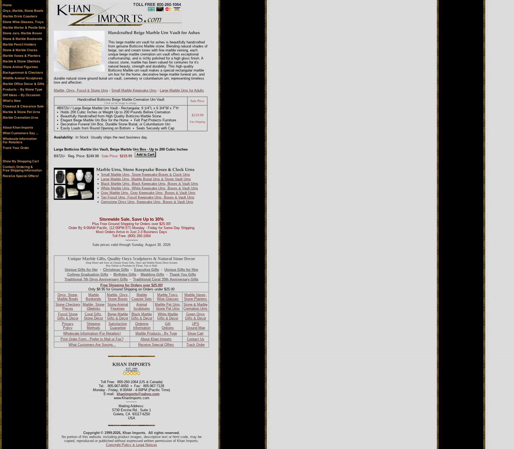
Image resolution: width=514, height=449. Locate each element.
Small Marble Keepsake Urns (134, 90)
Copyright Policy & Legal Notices (131, 445)
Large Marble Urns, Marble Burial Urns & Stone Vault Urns (146, 179)
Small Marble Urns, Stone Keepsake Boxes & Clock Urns (145, 175)
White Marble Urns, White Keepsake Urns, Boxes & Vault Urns (149, 188)
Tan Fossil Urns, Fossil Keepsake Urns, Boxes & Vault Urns (147, 197)
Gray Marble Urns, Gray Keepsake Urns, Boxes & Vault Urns (148, 193)
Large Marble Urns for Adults (182, 90)
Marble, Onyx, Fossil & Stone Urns (81, 90)
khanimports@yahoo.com (138, 394)
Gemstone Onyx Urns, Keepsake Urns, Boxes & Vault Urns (147, 202)
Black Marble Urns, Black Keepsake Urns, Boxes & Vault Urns (149, 184)
